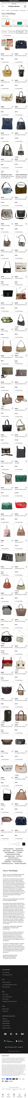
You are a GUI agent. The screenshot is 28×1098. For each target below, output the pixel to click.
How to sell (5, 994)
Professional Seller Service (9, 1001)
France (3, 1089)
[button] (25, 6)
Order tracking (6, 982)
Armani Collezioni (9, 849)
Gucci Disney (6, 850)
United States (15, 1089)
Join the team (6, 1026)
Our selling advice (7, 997)
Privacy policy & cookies (13, 1051)
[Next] (18, 844)
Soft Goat (19, 856)
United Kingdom (8, 1089)
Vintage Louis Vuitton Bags (13, 860)
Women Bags (14, 10)
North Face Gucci (13, 858)
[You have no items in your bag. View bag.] (25, 6)
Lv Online (19, 852)
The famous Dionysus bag (10, 955)
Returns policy (6, 987)
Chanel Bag (7, 861)
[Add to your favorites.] (12, 54)
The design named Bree (9, 958)
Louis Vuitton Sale (9, 856)
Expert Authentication (22, 174)
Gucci (7, 10)
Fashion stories (6, 1028)
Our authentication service (9, 984)
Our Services (6, 969)
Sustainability (6, 1021)
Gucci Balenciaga (9, 852)
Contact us (5, 1011)
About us (4, 1019)
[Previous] (10, 844)
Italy (14, 1090)
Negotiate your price (6, 174)
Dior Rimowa (19, 849)
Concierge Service (7, 975)
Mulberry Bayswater (20, 863)
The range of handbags (8, 943)
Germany (20, 1089)
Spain (24, 1089)
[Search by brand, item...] (2, 6)
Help (3, 1006)
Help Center (5, 1009)
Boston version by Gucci (9, 956)
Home (3, 10)
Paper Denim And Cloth (13, 854)
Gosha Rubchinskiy (18, 850)
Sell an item (5, 999)
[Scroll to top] (23, 844)
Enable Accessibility (14, 1)
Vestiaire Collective (8, 1016)
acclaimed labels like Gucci (9, 936)
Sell (3, 991)
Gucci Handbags (17, 861)
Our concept (5, 972)
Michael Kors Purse (7, 863)
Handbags (22, 10)
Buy (3, 979)
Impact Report (6, 1023)
